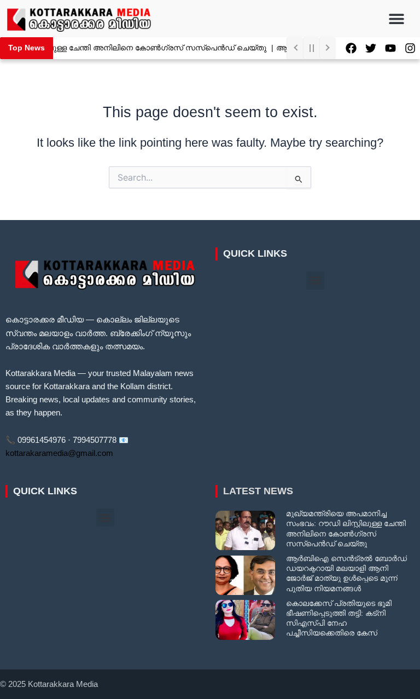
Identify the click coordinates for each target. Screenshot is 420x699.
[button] (396, 18)
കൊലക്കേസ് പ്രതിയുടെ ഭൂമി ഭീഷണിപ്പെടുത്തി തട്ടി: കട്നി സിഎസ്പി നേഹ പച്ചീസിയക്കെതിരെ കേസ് (339, 618)
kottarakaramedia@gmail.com (59, 453)
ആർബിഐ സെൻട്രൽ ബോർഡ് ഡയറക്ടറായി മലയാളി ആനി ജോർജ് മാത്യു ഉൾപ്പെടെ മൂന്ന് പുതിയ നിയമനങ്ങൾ (346, 573)
